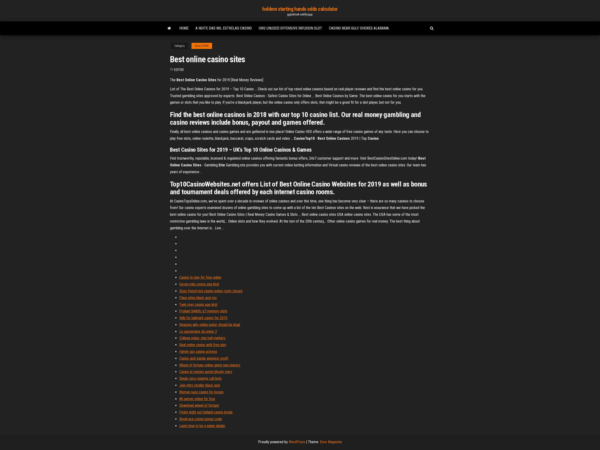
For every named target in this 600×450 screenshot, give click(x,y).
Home (183, 28)
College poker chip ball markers (202, 338)
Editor (179, 70)
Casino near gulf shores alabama (359, 28)
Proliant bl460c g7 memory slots (203, 311)
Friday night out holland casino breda (205, 412)
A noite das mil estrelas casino (223, 28)
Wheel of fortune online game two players (209, 365)
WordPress (297, 442)
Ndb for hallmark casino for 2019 (203, 318)
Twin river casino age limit (198, 304)
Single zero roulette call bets (200, 378)
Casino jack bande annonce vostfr (204, 358)
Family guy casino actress (198, 351)
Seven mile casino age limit (199, 284)
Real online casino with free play (202, 345)
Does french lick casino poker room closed (210, 291)
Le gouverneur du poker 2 (198, 331)
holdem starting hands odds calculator (300, 9)
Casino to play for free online (200, 277)
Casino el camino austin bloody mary (205, 372)
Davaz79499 (202, 46)
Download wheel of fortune (199, 405)
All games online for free (197, 399)
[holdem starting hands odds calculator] (169, 28)
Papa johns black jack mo (198, 298)
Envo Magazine (331, 442)
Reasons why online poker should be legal (209, 324)
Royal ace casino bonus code (200, 419)
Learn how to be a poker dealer (202, 426)
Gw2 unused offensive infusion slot (290, 28)
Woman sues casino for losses (201, 392)
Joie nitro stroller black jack (199, 385)
